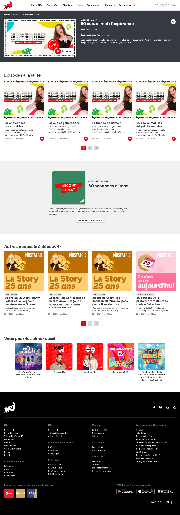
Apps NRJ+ (53, 450)
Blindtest (68, 5)
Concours (109, 5)
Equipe (7, 452)
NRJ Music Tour (55, 468)
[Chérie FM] (9, 493)
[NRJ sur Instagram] (174, 408)
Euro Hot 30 (97, 447)
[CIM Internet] (156, 501)
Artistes (95, 436)
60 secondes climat (31, 14)
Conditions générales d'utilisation (151, 442)
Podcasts (16, 14)
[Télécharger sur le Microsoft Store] (166, 491)
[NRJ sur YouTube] (167, 408)
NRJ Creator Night (56, 471)
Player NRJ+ (53, 5)
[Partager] (173, 21)
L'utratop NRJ (98, 450)
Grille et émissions (12, 449)
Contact (139, 430)
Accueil (7, 14)
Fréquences (9, 466)
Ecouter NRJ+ (54, 430)
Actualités (96, 461)
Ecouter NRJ (9, 430)
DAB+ (6, 469)
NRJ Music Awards (56, 474)
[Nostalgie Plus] (32, 493)
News (80, 5)
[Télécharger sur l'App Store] (145, 491)
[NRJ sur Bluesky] (160, 408)
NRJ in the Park (55, 464)
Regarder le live (11, 433)
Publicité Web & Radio (146, 439)
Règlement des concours (147, 449)
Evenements (93, 5)
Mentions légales (144, 436)
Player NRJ (36, 5)
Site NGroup (141, 452)
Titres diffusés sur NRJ (14, 436)
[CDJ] (170, 501)
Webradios (9, 439)
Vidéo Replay (10, 445)
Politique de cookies (145, 458)
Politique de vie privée (146, 445)
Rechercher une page (101, 471)
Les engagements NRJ (102, 468)
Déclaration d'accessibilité (148, 455)
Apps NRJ (8, 472)
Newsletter (9, 455)
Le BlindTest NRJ (100, 430)
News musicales (99, 433)
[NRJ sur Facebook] (154, 408)
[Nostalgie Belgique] (20, 493)
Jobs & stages (142, 433)
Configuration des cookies (147, 461)
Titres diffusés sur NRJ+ (58, 433)
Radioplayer (9, 475)
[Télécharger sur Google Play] (125, 491)
